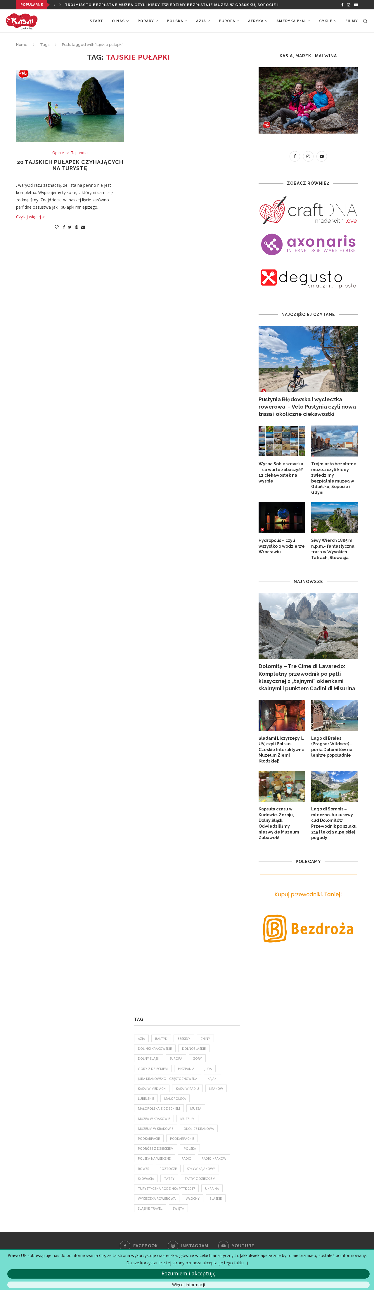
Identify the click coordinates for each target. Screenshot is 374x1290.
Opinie (58, 153)
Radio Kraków (214, 1158)
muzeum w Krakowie (155, 1128)
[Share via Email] (83, 227)
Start (96, 21)
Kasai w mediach (152, 1088)
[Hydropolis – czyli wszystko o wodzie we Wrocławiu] (282, 517)
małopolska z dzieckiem (159, 1108)
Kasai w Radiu (187, 1088)
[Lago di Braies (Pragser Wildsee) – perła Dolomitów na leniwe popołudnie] (334, 715)
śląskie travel (150, 1208)
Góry (197, 1058)
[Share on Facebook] (64, 227)
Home (21, 44)
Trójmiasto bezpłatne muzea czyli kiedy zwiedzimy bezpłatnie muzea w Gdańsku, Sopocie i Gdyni (333, 478)
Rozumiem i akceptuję (189, 1273)
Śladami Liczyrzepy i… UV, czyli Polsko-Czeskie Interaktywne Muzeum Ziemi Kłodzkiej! (281, 749)
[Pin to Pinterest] (76, 227)
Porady (146, 21)
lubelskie (146, 1098)
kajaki (212, 1078)
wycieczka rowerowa (157, 1198)
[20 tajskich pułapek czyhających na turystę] (70, 106)
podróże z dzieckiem (156, 1148)
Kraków (216, 1088)
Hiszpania (186, 1068)
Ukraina (212, 1188)
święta (178, 1208)
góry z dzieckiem (153, 1068)
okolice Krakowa (198, 1128)
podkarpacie (149, 1138)
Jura (208, 1068)
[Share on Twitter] (70, 227)
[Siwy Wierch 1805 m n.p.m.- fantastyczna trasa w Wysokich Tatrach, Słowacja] (334, 517)
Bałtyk (161, 1038)
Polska (175, 21)
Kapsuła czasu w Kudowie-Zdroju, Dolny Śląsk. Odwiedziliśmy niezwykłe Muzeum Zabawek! (279, 823)
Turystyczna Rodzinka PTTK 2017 (166, 1188)
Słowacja (146, 1178)
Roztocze (168, 1168)
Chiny (205, 1038)
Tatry (169, 1178)
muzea (195, 1108)
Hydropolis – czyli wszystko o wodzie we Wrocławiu (282, 546)
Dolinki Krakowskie (155, 1048)
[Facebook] (342, 4)
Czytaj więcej (28, 216)
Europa (227, 21)
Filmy (351, 21)
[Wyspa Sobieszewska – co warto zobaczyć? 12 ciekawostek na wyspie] (282, 441)
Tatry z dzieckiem (200, 1178)
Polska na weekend (154, 1158)
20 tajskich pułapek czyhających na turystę (70, 165)
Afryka (256, 21)
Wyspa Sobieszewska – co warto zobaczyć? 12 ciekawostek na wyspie (281, 472)
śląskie (216, 1198)
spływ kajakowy (201, 1168)
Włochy (193, 1198)
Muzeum (187, 1118)
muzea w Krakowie (154, 1118)
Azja (201, 21)
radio (186, 1158)
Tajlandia (79, 153)
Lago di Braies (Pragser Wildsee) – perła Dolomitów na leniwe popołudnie (332, 747)
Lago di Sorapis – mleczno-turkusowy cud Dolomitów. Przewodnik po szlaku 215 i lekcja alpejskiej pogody (333, 823)
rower (143, 1168)
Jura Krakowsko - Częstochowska (167, 1078)
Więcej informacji (188, 1284)
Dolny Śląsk (148, 1058)
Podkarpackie (182, 1138)
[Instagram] (348, 4)
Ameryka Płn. (291, 21)
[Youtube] (356, 4)
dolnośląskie (194, 1048)
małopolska (175, 1098)
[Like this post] (57, 227)
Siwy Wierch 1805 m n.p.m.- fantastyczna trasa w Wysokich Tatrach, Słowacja (332, 549)
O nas (118, 21)
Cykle (326, 21)
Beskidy (183, 1038)
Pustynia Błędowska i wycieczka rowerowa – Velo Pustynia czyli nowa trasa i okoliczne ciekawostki (307, 406)
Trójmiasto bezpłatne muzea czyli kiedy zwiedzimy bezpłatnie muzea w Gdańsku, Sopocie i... (173, 5)
